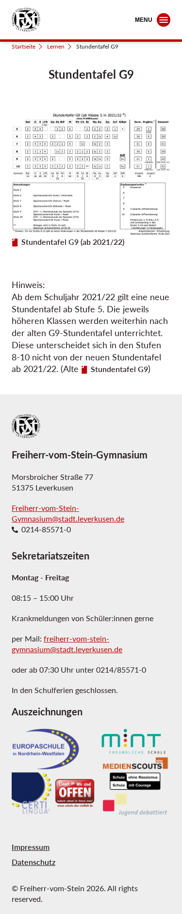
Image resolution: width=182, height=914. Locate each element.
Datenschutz (33, 861)
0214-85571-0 (46, 529)
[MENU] (163, 20)
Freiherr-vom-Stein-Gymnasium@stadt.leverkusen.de (68, 513)
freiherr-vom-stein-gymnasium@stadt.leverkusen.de (67, 644)
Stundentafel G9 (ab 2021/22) (72, 242)
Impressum (31, 846)
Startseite (23, 46)
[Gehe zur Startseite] (26, 19)
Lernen (56, 46)
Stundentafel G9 (119, 369)
